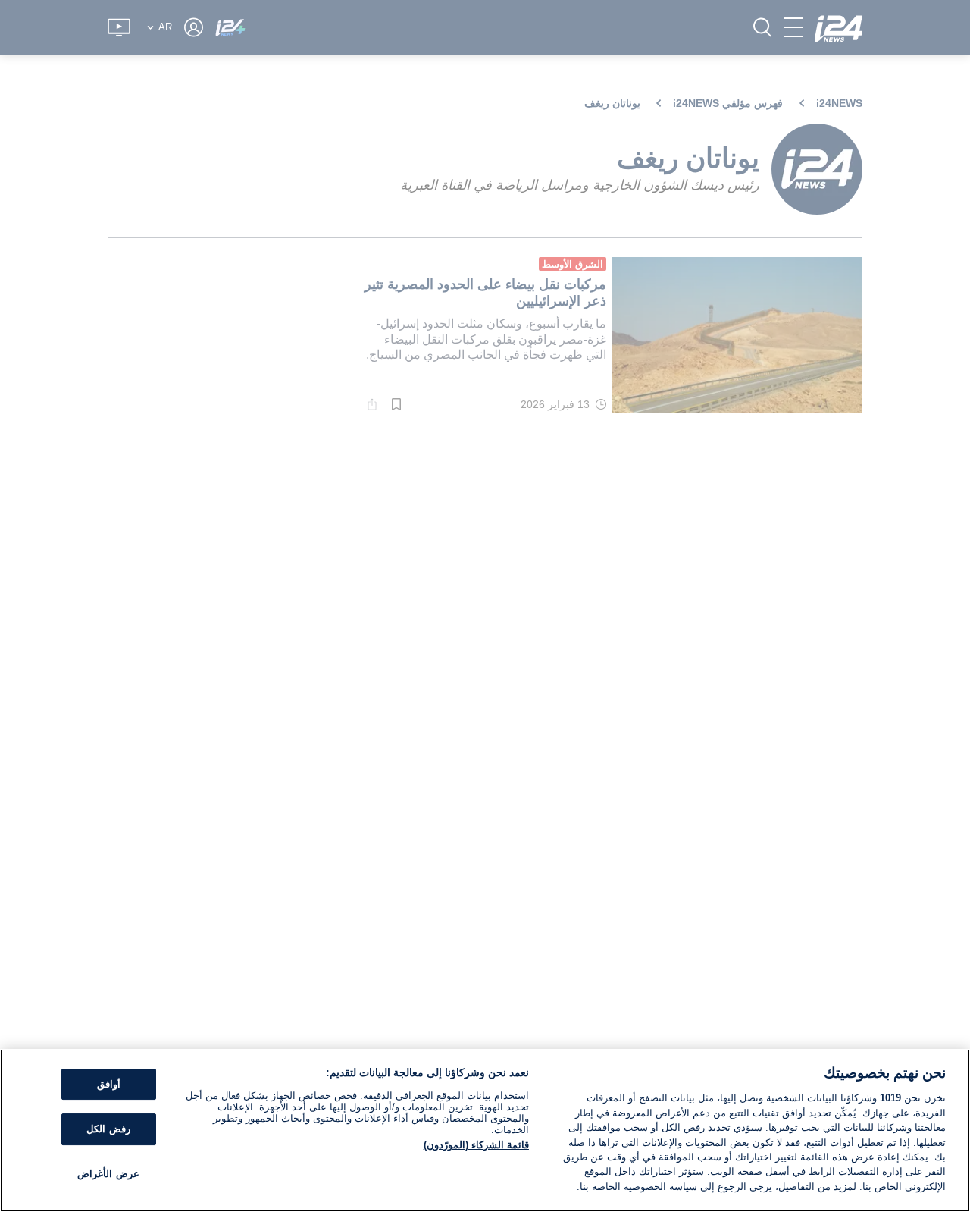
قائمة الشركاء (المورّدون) (476, 1145)
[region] (485, 1130)
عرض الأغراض (108, 1173)
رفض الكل (108, 1129)
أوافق (108, 1084)
